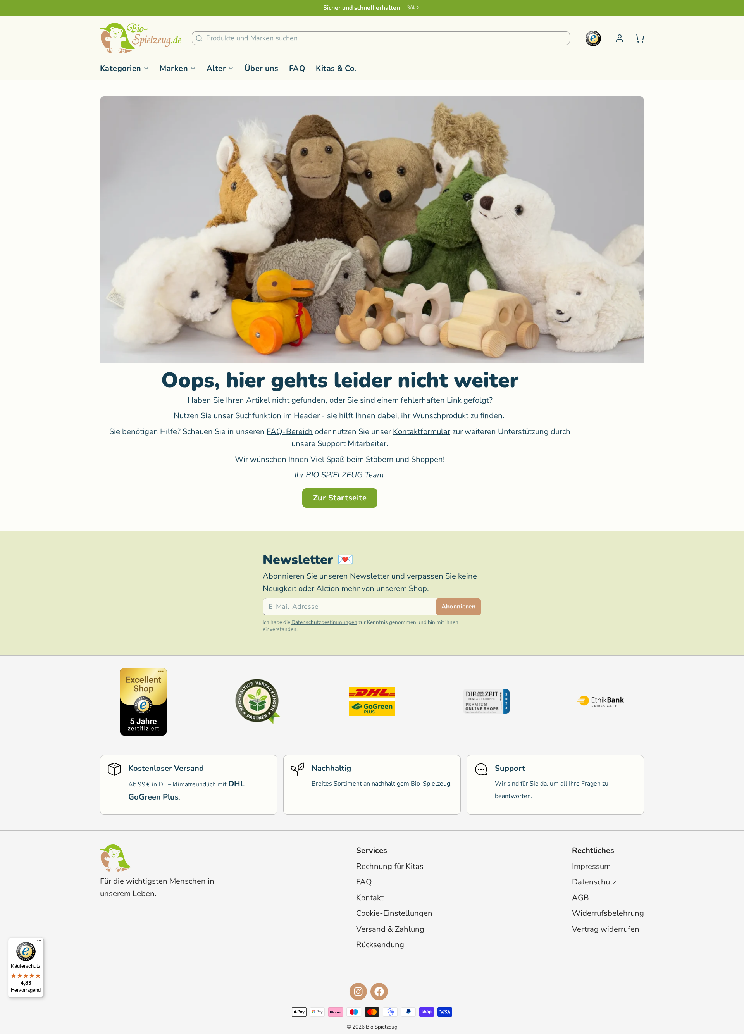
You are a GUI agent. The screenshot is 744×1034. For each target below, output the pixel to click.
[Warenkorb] (636, 38)
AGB (580, 898)
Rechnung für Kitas (390, 866)
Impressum (591, 866)
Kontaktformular (421, 431)
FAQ (297, 68)
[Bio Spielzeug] (140, 38)
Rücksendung (380, 944)
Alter (216, 68)
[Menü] (39, 942)
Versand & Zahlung (390, 929)
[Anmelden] (616, 38)
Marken (174, 68)
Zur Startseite (340, 498)
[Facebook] (379, 991)
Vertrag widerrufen (605, 929)
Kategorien (120, 68)
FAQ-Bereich (290, 431)
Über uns (262, 68)
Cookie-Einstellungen (394, 913)
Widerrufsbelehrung (608, 913)
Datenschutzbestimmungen (324, 622)
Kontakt (370, 898)
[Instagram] (358, 991)
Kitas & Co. (336, 68)
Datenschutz (594, 882)
